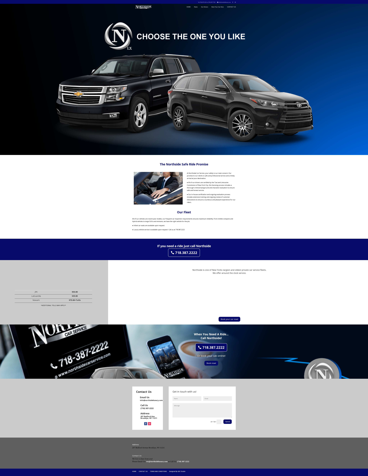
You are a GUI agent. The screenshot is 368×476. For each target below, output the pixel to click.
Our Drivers (204, 7)
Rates (196, 7)
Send (227, 421)
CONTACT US (231, 7)
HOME (189, 7)
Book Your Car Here (218, 7)
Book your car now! (229, 319)
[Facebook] (145, 423)
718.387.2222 (186, 252)
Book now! (211, 363)
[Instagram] (149, 423)
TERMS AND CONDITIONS (158, 471)
